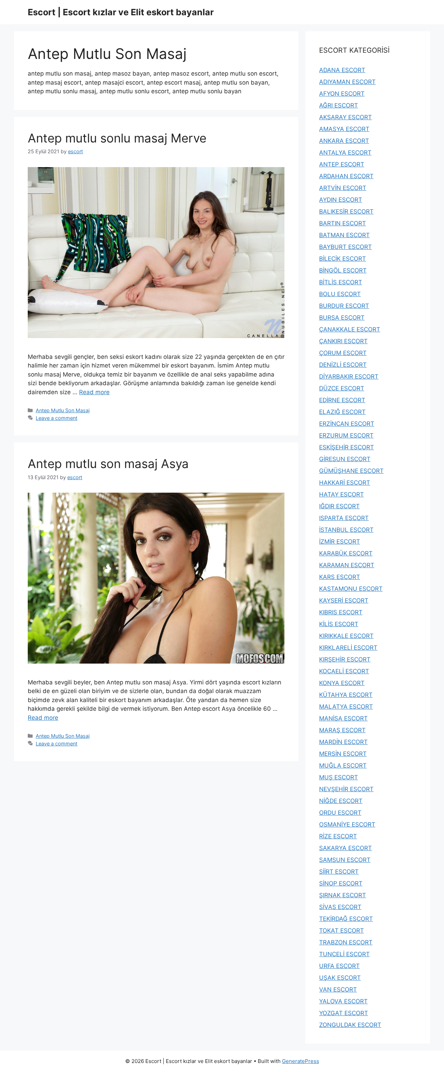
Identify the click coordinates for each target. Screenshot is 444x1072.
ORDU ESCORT (340, 812)
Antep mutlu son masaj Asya (108, 463)
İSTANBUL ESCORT (346, 529)
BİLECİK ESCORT (342, 258)
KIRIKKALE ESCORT (346, 635)
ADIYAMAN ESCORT (347, 81)
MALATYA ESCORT (346, 706)
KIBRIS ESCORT (340, 612)
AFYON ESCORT (342, 93)
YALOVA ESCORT (343, 1001)
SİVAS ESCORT (340, 907)
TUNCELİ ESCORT (344, 954)
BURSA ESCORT (342, 317)
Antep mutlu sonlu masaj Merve (117, 138)
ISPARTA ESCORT (344, 518)
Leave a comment (56, 418)
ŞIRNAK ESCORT (342, 895)
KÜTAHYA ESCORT (346, 694)
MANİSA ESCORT (343, 718)
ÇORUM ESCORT (343, 352)
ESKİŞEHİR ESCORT (346, 447)
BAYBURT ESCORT (345, 246)
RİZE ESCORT (338, 836)
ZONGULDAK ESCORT (350, 1024)
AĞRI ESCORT (338, 105)
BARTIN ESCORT (342, 223)
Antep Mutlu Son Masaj (62, 410)
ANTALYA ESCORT (345, 152)
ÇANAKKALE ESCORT (349, 329)
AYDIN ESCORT (340, 199)
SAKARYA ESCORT (345, 848)
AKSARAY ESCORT (345, 117)
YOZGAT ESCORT (343, 1013)
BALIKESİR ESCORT (346, 211)
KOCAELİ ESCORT (344, 671)
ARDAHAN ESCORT (346, 176)
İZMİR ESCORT (339, 541)
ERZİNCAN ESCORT (346, 423)
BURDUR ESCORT (344, 305)
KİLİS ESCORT (338, 624)
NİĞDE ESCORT (340, 800)
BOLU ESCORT (340, 294)
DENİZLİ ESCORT (343, 364)
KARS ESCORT (339, 576)
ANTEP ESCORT (341, 164)
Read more (94, 392)
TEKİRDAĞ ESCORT (346, 918)
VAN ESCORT (338, 989)
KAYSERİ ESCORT (343, 600)
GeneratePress (300, 1061)
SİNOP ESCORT (340, 883)
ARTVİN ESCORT (342, 187)
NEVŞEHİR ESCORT (346, 789)
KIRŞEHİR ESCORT (344, 659)
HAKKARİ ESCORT (344, 482)
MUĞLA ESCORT (343, 765)
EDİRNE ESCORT (342, 400)
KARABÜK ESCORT (346, 553)
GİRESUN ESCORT (344, 459)
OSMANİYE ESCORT (347, 824)
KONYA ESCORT (342, 683)
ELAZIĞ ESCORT (342, 411)
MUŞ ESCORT (338, 777)
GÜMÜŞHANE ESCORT (351, 470)
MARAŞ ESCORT (342, 730)
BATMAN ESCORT (344, 235)
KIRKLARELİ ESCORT (348, 647)
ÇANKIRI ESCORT (343, 341)
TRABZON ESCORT (346, 942)
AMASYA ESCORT (344, 129)
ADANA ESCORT (342, 70)
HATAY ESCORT (341, 494)
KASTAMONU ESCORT (351, 588)
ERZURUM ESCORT (346, 435)
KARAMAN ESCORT (346, 565)
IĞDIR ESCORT (339, 506)
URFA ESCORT (339, 965)
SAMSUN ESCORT (344, 859)
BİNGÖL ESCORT (343, 270)
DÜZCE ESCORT (341, 388)
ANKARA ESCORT (344, 140)
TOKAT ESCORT (341, 930)
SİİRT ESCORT (339, 871)
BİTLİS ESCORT (340, 282)
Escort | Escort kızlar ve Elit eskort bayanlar (121, 12)
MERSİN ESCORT (343, 753)
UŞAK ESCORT (340, 977)
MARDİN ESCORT (343, 741)
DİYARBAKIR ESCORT (348, 376)
